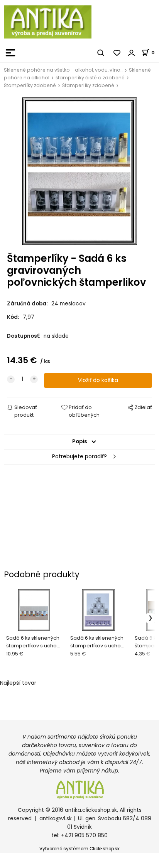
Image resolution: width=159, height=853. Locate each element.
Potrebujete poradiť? (79, 456)
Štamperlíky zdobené (30, 85)
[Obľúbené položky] (117, 52)
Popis (79, 441)
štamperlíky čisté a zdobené (90, 77)
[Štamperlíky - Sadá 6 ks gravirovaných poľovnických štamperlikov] (79, 171)
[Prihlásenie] (131, 52)
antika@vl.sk (55, 818)
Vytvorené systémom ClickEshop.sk (79, 849)
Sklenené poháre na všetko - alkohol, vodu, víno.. (63, 70)
